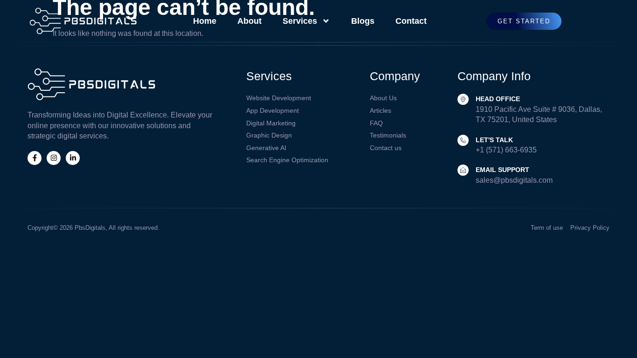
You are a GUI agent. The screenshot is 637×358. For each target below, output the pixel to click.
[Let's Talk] (463, 140)
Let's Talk (494, 140)
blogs (362, 21)
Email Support (502, 169)
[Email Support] (463, 170)
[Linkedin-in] (73, 158)
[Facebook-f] (35, 158)
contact (411, 21)
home (204, 21)
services (300, 21)
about (249, 21)
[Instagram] (54, 158)
